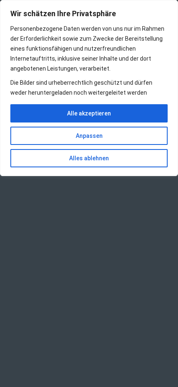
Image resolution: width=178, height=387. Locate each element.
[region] (89, 88)
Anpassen (89, 135)
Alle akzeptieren (89, 113)
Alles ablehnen (89, 158)
